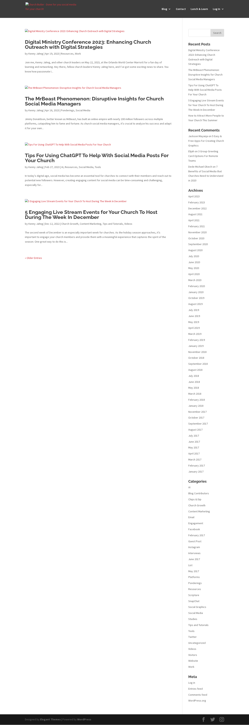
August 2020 (195, 250)
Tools (98, 167)
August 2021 (195, 214)
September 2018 (198, 364)
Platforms (194, 577)
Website (193, 660)
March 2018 (194, 393)
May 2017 (193, 447)
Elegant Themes (50, 719)
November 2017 (197, 411)
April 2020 (194, 274)
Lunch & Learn (199, 9)
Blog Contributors (198, 493)
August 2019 (195, 304)
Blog (164, 9)
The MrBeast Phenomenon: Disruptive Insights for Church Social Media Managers (94, 101)
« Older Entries (33, 258)
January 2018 (195, 405)
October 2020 (196, 238)
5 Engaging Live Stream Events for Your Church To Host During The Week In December (91, 214)
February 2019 (196, 340)
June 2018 (194, 382)
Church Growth (69, 223)
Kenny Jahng (35, 53)
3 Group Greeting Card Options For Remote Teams (203, 156)
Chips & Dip (194, 499)
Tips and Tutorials (113, 223)
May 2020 (193, 268)
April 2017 (194, 453)
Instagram (194, 547)
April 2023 (194, 196)
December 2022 (197, 208)
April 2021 (194, 220)
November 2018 (197, 352)
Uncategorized (197, 643)
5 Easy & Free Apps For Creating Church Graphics (206, 140)
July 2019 (193, 310)
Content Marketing (90, 223)
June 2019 (194, 316)
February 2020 (196, 286)
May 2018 (193, 387)
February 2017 (196, 465)
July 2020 (193, 256)
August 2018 (195, 370)
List (190, 565)
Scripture (193, 595)
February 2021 (196, 226)
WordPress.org (197, 700)
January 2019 (195, 346)
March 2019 (194, 334)
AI (62, 167)
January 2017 (195, 471)
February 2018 (196, 399)
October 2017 (196, 417)
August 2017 (195, 429)
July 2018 (193, 376)
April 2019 (194, 328)
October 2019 (196, 298)
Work (78, 53)
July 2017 (193, 435)
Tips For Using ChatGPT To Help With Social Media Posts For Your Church (96, 157)
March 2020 (194, 280)
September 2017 (198, 423)
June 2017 (194, 441)
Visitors (192, 655)
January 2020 (195, 292)
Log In (216, 9)
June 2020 (194, 262)
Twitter (192, 637)
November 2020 (197, 232)
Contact (181, 9)
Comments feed (197, 694)
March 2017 (194, 459)
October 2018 (196, 357)
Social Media (83, 110)
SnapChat (193, 601)
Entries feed (195, 688)
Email (191, 517)
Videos (128, 223)
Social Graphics (197, 607)
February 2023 (196, 202)
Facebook (194, 529)
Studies (192, 619)
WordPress (84, 719)
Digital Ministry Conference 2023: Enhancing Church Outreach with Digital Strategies (88, 44)
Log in (191, 682)
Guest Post (194, 541)
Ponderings (67, 110)
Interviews (194, 553)
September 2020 (198, 244)
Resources (67, 53)
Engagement (195, 523)
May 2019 (193, 322)
